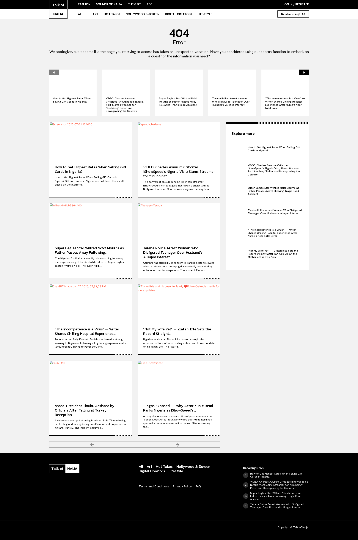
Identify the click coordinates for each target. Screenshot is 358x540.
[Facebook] (50, 485)
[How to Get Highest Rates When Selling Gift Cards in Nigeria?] (73, 81)
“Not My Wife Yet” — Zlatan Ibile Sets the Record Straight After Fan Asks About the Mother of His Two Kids (273, 254)
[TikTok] (78, 485)
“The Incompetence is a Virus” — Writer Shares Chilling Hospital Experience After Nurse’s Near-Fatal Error (285, 103)
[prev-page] (54, 72)
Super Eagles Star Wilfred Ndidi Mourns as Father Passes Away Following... (89, 250)
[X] (88, 485)
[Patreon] (69, 485)
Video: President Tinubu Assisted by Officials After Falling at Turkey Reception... (84, 410)
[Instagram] (60, 485)
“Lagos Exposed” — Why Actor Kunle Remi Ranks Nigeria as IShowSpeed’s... (178, 408)
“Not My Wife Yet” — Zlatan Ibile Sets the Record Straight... (177, 331)
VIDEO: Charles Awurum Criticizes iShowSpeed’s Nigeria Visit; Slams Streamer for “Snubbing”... (179, 171)
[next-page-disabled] (178, 445)
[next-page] (304, 72)
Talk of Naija (300, 527)
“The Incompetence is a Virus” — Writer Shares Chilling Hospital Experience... (87, 331)
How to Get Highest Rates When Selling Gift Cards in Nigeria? (72, 100)
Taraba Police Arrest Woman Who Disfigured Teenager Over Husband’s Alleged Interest (231, 101)
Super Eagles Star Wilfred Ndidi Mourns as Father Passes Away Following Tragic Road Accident (178, 101)
